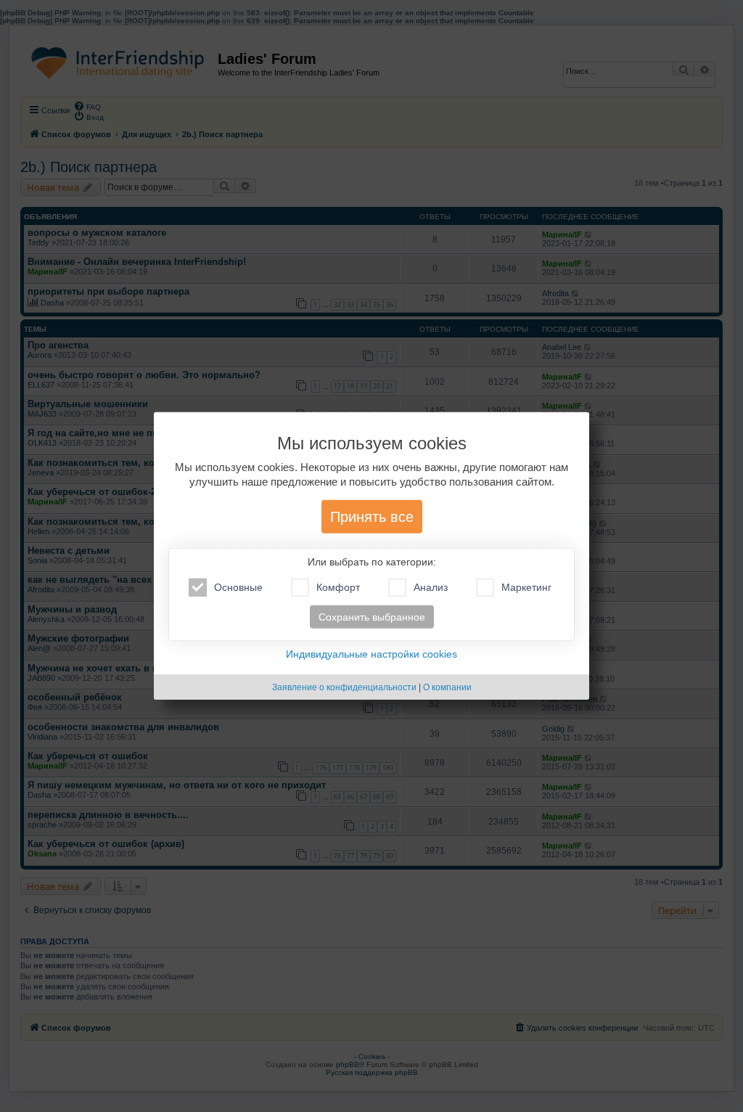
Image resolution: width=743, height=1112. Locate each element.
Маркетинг (526, 587)
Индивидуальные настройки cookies (371, 654)
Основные (238, 587)
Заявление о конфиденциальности (344, 687)
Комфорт (338, 587)
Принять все (372, 517)
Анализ (431, 587)
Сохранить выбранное (372, 617)
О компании (447, 687)
